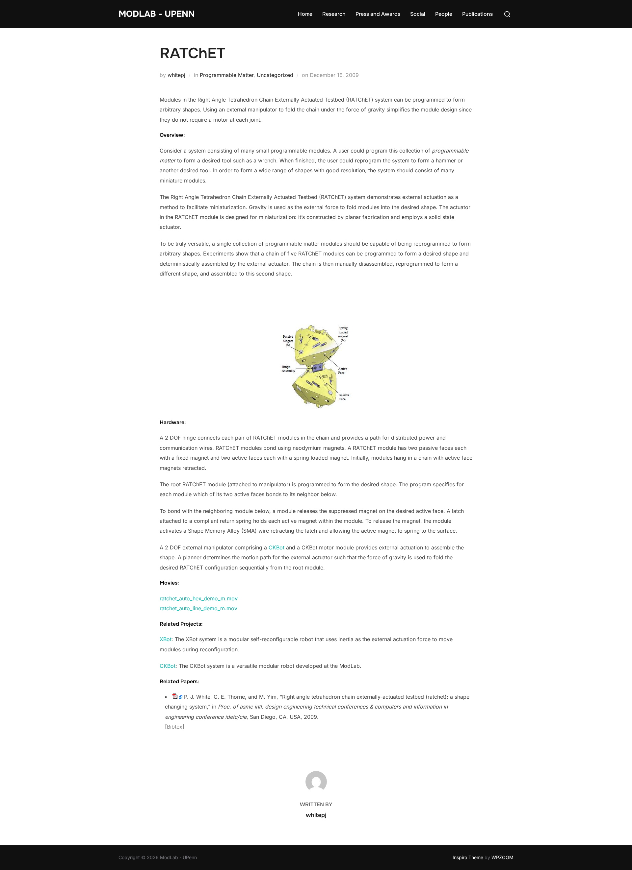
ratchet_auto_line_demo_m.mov (198, 608)
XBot (165, 639)
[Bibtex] (174, 726)
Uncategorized (275, 75)
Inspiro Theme (468, 857)
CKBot (276, 547)
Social (417, 14)
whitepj (176, 75)
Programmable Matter (226, 75)
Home (305, 14)
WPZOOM (502, 857)
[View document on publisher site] (180, 696)
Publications (477, 14)
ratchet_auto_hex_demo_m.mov (199, 598)
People (443, 14)
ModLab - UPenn (156, 14)
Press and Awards (378, 14)
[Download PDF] (174, 696)
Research (334, 14)
